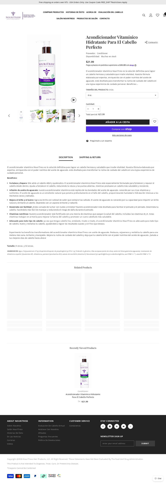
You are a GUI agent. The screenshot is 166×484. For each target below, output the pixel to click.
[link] (154, 121)
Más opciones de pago (122, 135)
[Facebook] (103, 426)
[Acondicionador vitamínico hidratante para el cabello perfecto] (83, 370)
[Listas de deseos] (157, 15)
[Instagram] (109, 426)
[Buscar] (144, 15)
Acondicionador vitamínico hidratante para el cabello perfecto (83, 395)
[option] (44, 70)
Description (66, 157)
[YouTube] (123, 426)
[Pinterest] (116, 426)
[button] (9, 116)
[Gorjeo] (130, 426)
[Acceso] (150, 15)
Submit (145, 443)
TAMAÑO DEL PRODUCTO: (100, 89)
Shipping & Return (90, 157)
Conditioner (102, 53)
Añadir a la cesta (118, 122)
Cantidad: (90, 104)
